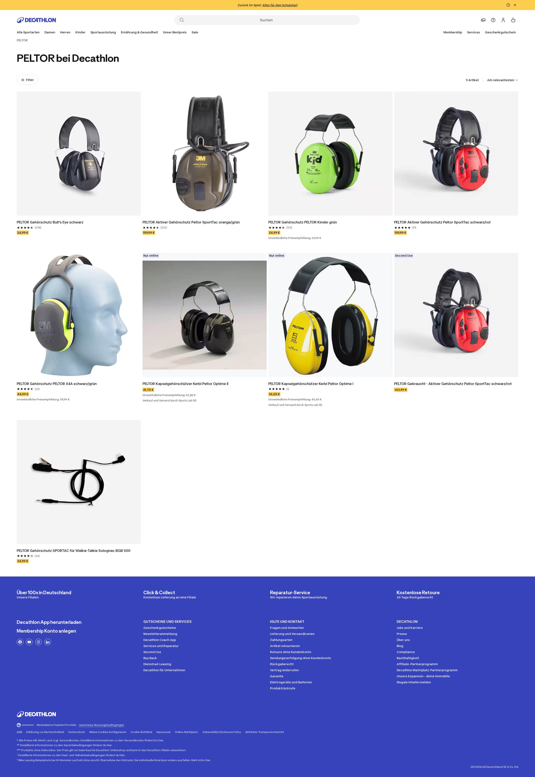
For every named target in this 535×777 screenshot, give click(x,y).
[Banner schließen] (515, 5)
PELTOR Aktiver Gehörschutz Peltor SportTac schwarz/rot (442, 222)
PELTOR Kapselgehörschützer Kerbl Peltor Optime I (310, 384)
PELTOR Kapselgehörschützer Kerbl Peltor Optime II (185, 384)
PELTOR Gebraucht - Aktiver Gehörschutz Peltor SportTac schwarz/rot (453, 384)
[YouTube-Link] (29, 642)
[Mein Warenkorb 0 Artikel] (513, 20)
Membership (452, 32)
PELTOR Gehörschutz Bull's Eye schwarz (50, 222)
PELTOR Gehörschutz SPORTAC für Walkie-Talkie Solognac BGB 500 (73, 551)
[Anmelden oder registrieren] (503, 20)
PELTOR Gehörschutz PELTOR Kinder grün (303, 222)
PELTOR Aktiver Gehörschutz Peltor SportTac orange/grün (191, 222)
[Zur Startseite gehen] (36, 20)
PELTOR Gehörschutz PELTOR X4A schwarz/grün (57, 384)
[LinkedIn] (47, 642)
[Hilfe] (493, 20)
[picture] (79, 154)
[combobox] (502, 80)
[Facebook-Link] (20, 642)
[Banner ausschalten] (508, 5)
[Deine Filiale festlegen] (483, 20)
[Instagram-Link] (38, 642)
